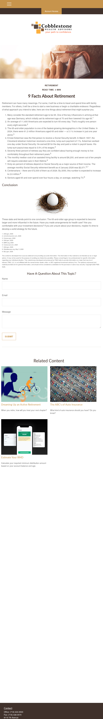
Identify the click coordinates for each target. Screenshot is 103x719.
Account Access (51, 11)
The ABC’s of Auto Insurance (66, 404)
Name (5, 278)
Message (6, 311)
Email (5, 295)
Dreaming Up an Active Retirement (21, 404)
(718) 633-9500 (16, 712)
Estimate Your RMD (12, 457)
